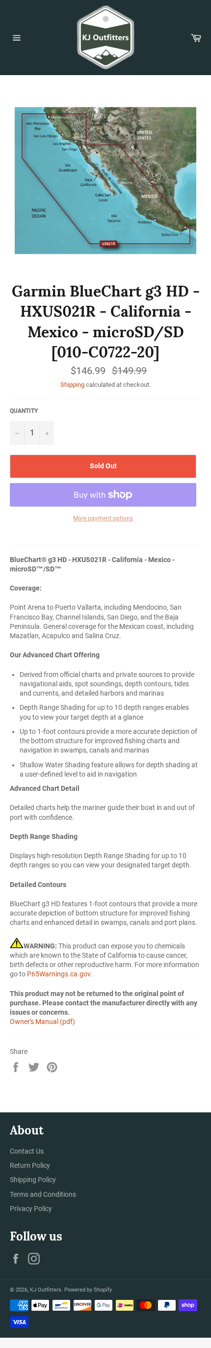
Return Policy (30, 1165)
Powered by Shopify (88, 1290)
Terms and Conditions (43, 1194)
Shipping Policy (33, 1180)
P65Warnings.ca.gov (58, 974)
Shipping (72, 384)
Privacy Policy (31, 1209)
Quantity (24, 410)
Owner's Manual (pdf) (42, 1021)
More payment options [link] (103, 518)
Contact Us (27, 1151)
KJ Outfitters (45, 1290)
